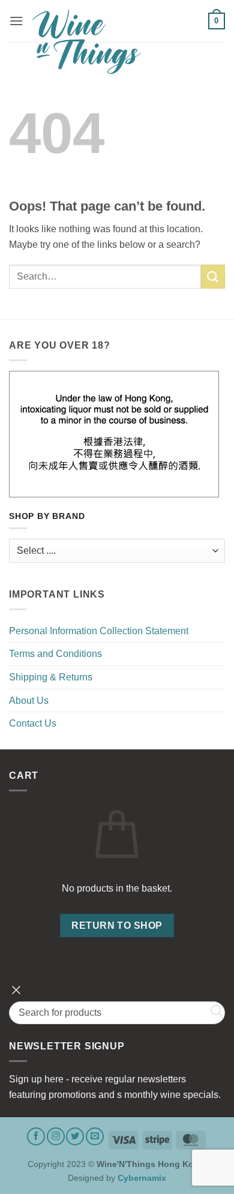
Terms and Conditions (55, 654)
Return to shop (117, 925)
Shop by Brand (47, 516)
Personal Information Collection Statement (98, 631)
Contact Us (32, 723)
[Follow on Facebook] (36, 1136)
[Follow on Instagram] (56, 1136)
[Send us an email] (95, 1136)
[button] (16, 20)
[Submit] (213, 276)
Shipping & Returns (50, 677)
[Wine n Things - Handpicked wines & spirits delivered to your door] (115, 41)
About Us (29, 700)
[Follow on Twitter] (75, 1136)
